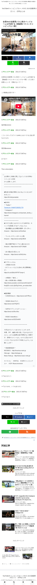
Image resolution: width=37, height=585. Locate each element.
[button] (24, 63)
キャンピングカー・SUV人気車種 (11, 404)
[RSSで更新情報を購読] (27, 431)
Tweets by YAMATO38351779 (13, 207)
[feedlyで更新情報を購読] (9, 431)
